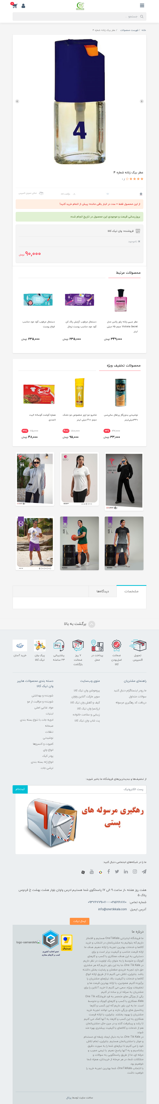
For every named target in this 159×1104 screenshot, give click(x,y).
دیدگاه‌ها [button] (103, 591)
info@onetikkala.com (112, 909)
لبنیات (49, 714)
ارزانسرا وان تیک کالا (88, 709)
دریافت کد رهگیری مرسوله (131, 702)
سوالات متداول (137, 696)
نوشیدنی (48, 738)
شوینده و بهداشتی (42, 695)
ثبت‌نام (20, 789)
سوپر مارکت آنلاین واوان (86, 696)
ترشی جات (47, 768)
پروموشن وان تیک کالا (87, 690)
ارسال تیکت (79, 921)
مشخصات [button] (131, 591)
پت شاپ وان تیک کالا (87, 721)
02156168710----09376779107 (107, 902)
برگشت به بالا (75, 624)
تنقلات (49, 732)
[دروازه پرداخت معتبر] (67, 943)
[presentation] (142, 101)
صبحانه (49, 726)
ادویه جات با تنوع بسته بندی (36, 720)
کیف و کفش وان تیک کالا (85, 702)
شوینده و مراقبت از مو (40, 702)
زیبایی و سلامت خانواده (86, 715)
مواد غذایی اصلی (43, 708)
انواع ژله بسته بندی (42, 762)
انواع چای (48, 750)
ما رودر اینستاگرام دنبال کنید (130, 690)
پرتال (68, 1098)
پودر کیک (47, 756)
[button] (17, 5)
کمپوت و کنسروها (43, 744)
